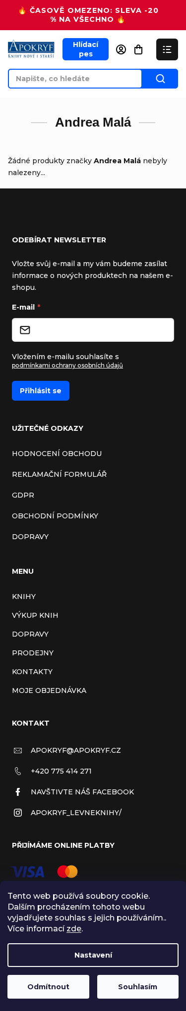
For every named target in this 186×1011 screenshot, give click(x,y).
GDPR (23, 495)
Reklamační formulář (59, 474)
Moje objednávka (49, 690)
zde (73, 928)
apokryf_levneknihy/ (76, 812)
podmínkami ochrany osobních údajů (67, 365)
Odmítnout (48, 986)
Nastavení (93, 955)
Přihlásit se (41, 390)
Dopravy (30, 536)
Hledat (160, 79)
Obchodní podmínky (55, 515)
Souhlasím (137, 986)
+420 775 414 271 (61, 771)
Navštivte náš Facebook (82, 791)
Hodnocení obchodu (57, 453)
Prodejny (33, 652)
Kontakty (32, 671)
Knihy (24, 596)
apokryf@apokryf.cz (76, 750)
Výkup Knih (35, 615)
